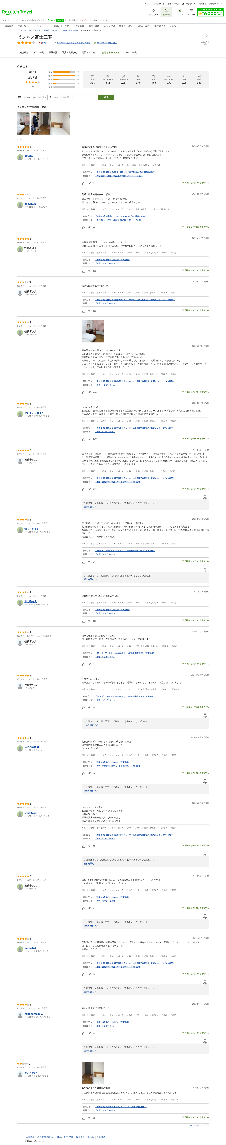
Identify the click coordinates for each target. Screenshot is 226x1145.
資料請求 (100, 1137)
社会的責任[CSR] (65, 1137)
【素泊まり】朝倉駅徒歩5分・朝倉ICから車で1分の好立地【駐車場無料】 (125, 172)
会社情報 (30, 1137)
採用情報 (80, 1137)
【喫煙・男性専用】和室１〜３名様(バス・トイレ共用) (117, 482)
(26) (110, 52)
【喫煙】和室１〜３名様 (105, 901)
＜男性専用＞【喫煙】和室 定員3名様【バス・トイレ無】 (119, 176)
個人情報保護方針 (45, 1137)
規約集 (90, 1137)
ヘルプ (148, 4)
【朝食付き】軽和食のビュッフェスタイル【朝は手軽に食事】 (121, 216)
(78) (69, 52)
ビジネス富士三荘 (34, 37)
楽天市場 (202, 4)
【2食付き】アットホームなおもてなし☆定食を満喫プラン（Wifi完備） (125, 550)
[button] (23, 123)
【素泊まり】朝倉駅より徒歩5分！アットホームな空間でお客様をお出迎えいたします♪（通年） (135, 299)
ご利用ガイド (159, 4)
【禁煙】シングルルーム (105, 263)
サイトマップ (173, 4)
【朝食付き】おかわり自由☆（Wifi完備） (112, 259)
